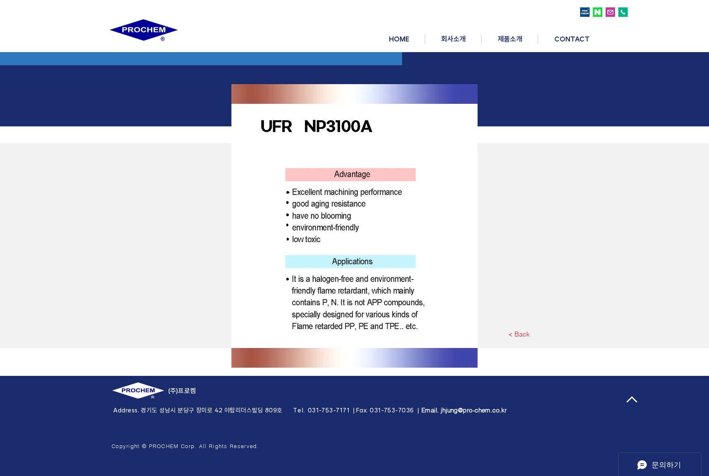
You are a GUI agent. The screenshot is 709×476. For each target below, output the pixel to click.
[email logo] (610, 12)
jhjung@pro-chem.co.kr (474, 410)
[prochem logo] (585, 12)
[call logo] (623, 12)
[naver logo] (597, 12)
